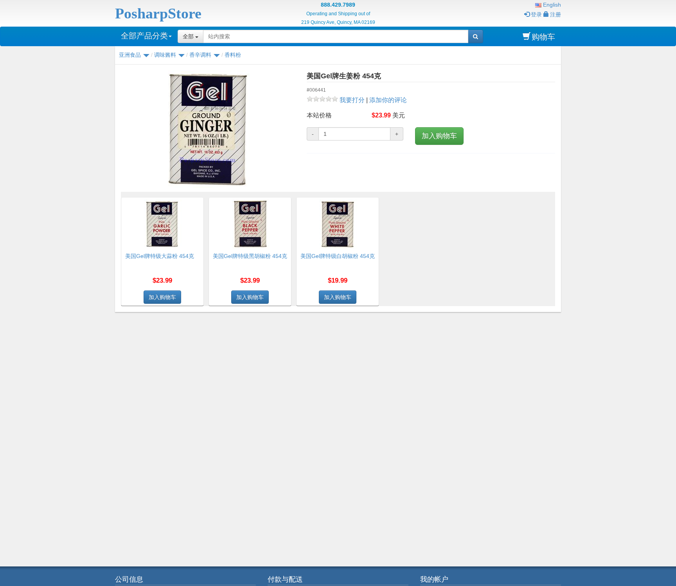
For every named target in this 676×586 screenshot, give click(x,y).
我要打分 (352, 100)
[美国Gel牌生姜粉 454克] (208, 129)
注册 (555, 14)
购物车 (543, 36)
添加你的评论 (388, 100)
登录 (536, 14)
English (551, 5)
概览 (194, 202)
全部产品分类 (144, 35)
